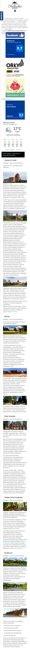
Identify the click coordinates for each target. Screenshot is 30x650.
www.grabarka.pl (18, 548)
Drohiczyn (8, 553)
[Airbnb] (15, 87)
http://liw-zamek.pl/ (12, 311)
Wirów (6, 316)
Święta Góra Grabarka (13, 497)
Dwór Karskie (9, 416)
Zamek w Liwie (10, 160)
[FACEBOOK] (15, 35)
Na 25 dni (19, 149)
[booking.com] (15, 48)
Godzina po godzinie (10, 149)
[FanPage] (15, 68)
